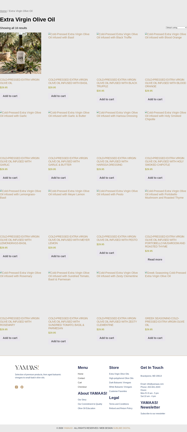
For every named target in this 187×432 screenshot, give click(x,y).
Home (3, 11)
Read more (155, 259)
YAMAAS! (68, 428)
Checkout (82, 387)
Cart (80, 382)
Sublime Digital (122, 428)
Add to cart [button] (10, 96)
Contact (81, 378)
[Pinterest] (21, 387)
